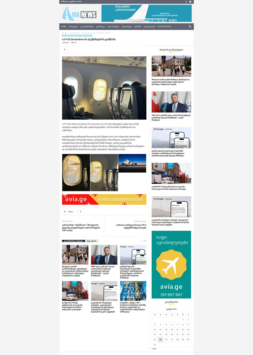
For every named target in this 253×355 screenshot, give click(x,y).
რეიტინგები (127, 27)
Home (63, 27)
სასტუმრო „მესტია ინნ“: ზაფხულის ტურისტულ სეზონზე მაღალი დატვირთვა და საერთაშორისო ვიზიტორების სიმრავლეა (133, 307)
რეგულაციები (149, 27)
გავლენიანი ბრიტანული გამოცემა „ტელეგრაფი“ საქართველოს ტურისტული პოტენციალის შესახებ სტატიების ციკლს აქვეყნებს (103, 307)
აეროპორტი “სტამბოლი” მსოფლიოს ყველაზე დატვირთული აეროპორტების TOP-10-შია (81, 228)
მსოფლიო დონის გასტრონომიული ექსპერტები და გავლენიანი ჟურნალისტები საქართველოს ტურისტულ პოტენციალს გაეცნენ (75, 271)
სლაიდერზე (87, 35)
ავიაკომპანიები (87, 27)
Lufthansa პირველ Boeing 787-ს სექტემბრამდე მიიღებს (131, 226)
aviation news (164, 27)
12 (166, 329)
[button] (190, 27)
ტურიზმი (137, 27)
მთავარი (64, 33)
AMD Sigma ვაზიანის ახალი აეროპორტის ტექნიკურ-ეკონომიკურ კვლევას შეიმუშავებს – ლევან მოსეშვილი (103, 271)
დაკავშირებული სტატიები (73, 241)
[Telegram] (190, 2)
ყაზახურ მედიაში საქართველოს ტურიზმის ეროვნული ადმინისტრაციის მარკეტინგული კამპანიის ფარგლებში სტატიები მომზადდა (168, 153)
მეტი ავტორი (91, 241)
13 (172, 329)
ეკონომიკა (100, 27)
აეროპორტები (113, 27)
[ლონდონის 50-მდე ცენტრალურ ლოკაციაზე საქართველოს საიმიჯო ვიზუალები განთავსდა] (75, 291)
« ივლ (154, 348)
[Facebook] (186, 2)
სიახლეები (73, 27)
